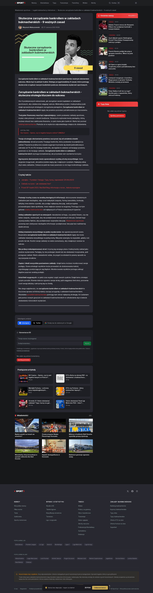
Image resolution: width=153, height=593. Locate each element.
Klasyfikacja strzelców (54, 499)
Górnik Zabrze (56, 544)
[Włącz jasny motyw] (136, 3)
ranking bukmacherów (27, 124)
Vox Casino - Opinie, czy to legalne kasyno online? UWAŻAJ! (42, 133)
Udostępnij (25, 323)
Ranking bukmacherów (118, 492)
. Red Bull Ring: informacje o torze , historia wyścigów (59, 188)
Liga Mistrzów (77, 530)
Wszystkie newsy (20, 492)
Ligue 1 (67, 530)
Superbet (113, 513)
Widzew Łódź (82, 544)
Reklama (54, 574)
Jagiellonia (109, 544)
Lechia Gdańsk (132, 544)
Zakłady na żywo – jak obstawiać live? (36, 184)
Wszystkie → (132, 15)
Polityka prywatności (35, 574)
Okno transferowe (84, 499)
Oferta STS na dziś (116, 506)
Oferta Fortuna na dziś (117, 510)
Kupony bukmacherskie (118, 495)
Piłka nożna (18, 495)
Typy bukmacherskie (117, 502)
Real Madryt (19, 548)
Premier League (31, 530)
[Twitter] (128, 477)
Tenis (16, 499)
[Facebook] (132, 477)
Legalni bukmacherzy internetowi (44, 10)
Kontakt (46, 574)
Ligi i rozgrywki (51, 506)
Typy (54, 3)
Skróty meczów (83, 510)
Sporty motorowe (20, 506)
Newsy (34, 3)
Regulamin (23, 574)
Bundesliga (58, 530)
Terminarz (49, 502)
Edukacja (81, 520)
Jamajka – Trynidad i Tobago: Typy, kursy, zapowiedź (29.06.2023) (47, 180)
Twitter (38, 323)
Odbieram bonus (100, 587)
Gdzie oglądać (83, 506)
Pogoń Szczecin (69, 544)
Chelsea (28, 548)
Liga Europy (88, 530)
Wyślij (87, 343)
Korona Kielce (120, 544)
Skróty (93, 3)
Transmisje (64, 3)
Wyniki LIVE (50, 492)
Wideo (85, 3)
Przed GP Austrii (27, 188)
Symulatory (82, 517)
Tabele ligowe (51, 495)
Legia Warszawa (32, 544)
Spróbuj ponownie (23, 360)
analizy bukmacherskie (34, 210)
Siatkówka (18, 502)
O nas (16, 574)
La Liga (41, 530)
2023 (36, 188)
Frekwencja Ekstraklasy (86, 513)
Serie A (49, 530)
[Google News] (137, 477)
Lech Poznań (45, 544)
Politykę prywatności (23, 350)
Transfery (75, 3)
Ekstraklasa (44, 3)
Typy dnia (113, 499)
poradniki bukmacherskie (37, 295)
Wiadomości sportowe (22, 10)
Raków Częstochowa (95, 544)
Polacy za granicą (84, 495)
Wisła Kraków (19, 544)
